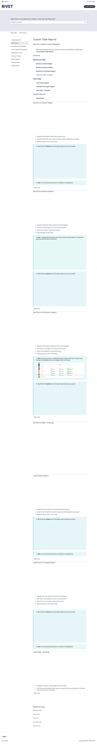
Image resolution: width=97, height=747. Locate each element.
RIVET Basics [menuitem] (15, 43)
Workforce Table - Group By (44, 75)
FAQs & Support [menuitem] (15, 59)
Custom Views (36, 714)
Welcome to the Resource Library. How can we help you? (33, 19)
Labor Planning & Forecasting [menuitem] (19, 49)
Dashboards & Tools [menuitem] (16, 53)
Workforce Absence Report (44, 67)
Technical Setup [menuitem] (15, 62)
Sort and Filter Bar (37, 722)
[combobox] (47, 22)
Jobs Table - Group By (43, 90)
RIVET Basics (23, 33)
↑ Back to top (36, 187)
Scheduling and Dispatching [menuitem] (18, 46)
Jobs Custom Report (42, 83)
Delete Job (35, 718)
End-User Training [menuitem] (16, 56)
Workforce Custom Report (44, 64)
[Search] (85, 22)
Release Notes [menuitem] (15, 65)
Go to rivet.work (89, 6)
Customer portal (91, 1)
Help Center (14, 33)
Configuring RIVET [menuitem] (16, 40)
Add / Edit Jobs (36, 726)
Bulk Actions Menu (37, 710)
